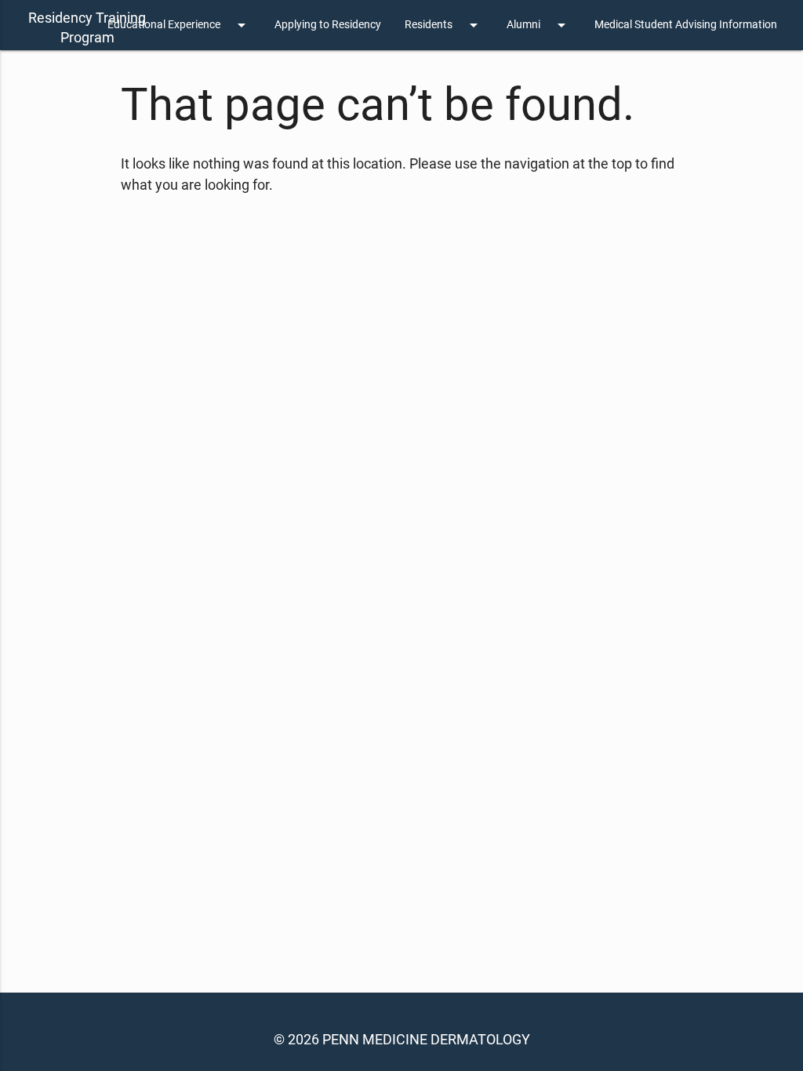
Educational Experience (179, 25)
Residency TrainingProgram (87, 27)
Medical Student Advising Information (685, 24)
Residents (444, 25)
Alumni (539, 25)
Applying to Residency (327, 24)
